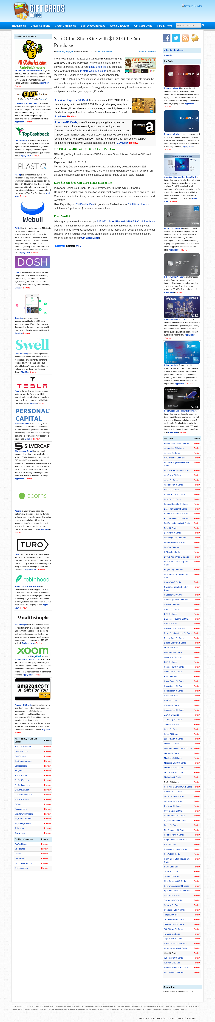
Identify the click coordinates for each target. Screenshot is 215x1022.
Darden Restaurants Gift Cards (177, 619)
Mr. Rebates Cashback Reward (28, 71)
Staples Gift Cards (172, 896)
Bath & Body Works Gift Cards (177, 518)
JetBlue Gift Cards (172, 724)
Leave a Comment (147, 51)
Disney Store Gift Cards (174, 638)
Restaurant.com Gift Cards (175, 849)
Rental (30, 451)
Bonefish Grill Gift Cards (174, 542)
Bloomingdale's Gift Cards (175, 538)
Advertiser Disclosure (174, 50)
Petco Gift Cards (171, 825)
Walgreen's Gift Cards (173, 958)
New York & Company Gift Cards (178, 787)
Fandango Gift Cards (173, 652)
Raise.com (19, 828)
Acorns (18, 511)
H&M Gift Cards (170, 676)
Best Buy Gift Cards (172, 533)
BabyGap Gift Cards (172, 499)
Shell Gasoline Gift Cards (175, 881)
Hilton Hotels (170, 365)
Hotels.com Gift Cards (173, 691)
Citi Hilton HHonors (139, 204)
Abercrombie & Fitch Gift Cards (177, 443)
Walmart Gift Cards (172, 963)
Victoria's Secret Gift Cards (175, 948)
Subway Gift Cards (172, 905)
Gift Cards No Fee (43, 12)
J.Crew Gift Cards (171, 715)
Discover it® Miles (172, 134)
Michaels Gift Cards (172, 777)
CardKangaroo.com (23, 761)
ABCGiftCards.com (23, 747)
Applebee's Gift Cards (173, 485)
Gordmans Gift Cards (173, 672)
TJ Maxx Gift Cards (172, 934)
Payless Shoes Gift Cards (175, 820)
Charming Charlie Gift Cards (176, 600)
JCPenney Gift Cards (173, 720)
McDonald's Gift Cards (173, 772)
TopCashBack (21, 140)
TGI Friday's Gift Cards (173, 929)
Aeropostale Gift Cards (174, 448)
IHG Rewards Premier (174, 277)
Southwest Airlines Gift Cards (176, 886)
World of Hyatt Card (173, 228)
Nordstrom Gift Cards (173, 792)
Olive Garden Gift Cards (174, 811)
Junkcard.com (21, 809)
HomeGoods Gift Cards (174, 686)
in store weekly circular (93, 71)
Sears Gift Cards (171, 871)
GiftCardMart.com (22, 785)
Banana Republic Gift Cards (176, 504)
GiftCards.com (21, 775)
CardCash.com (21, 751)
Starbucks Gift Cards (173, 900)
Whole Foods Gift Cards (174, 972)
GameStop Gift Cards (173, 657)
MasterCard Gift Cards (173, 768)
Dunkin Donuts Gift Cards (175, 643)
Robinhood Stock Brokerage (27, 586)
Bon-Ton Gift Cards (172, 547)
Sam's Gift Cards (171, 867)
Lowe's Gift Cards (171, 744)
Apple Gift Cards (171, 480)
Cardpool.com (21, 766)
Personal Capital (22, 424)
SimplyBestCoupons (23, 863)
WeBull (18, 228)
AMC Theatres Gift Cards (174, 458)
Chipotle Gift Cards (172, 604)
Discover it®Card (172, 88)
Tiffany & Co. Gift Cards (174, 924)
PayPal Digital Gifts (23, 823)
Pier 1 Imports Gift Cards (174, 830)
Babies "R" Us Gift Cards (174, 494)
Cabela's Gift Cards (172, 582)
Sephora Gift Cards (172, 876)
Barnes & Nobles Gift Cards (176, 514)
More (79, 246)
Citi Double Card (85, 204)
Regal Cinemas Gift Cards (175, 840)
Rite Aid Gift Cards (172, 854)
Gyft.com (18, 804)
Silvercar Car (21, 451)
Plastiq (18, 175)
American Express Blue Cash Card (180, 177)
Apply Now (189, 104)
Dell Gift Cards (170, 624)
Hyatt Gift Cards (171, 696)
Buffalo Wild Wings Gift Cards (176, 557)
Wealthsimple (21, 625)
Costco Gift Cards (171, 609)
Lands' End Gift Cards (173, 739)
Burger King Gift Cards (173, 569)
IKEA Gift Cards (170, 700)
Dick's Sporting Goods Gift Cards (178, 633)
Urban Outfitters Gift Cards (175, 944)
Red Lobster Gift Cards (174, 835)
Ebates (18, 854)
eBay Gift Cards (171, 648)
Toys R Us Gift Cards (173, 939)
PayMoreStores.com (23, 819)
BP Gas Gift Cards (172, 552)
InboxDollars (20, 858)
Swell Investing (21, 354)
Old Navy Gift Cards (172, 806)
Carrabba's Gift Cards (173, 595)
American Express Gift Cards (176, 470)
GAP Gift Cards (170, 662)
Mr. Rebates (20, 849)
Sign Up (24, 372)
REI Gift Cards (170, 844)
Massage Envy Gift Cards (175, 763)
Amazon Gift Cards (172, 453)
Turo (17, 554)
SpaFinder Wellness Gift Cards (177, 891)
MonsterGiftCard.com (24, 814)
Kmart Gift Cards (171, 729)
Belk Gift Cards (170, 528)
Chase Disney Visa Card (175, 320)
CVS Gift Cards (170, 614)
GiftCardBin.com (22, 780)
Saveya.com (20, 833)
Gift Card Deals (104, 51)
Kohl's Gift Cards (171, 734)
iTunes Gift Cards (171, 705)
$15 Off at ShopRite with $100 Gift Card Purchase (98, 42)
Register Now (30, 570)
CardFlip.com (20, 756)
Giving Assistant (21, 868)
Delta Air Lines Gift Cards (175, 628)
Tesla (17, 391)
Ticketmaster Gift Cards (174, 919)
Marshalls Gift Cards (172, 758)
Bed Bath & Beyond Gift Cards (177, 523)
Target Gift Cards (171, 915)
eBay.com (19, 771)
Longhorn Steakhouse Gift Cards (178, 748)
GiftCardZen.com (22, 799)
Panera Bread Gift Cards (174, 816)
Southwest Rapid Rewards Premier (179, 411)
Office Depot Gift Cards (174, 796)
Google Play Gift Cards (174, 667)
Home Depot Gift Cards (174, 681)
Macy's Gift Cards (171, 753)
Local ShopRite (97, 66)
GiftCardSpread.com (23, 795)
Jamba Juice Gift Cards (174, 710)
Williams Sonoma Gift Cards (176, 967)
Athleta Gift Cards (171, 490)
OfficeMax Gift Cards (173, 801)
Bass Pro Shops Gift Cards (175, 509)
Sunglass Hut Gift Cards (174, 910)
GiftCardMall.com (22, 790)
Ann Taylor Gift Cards (173, 475)
